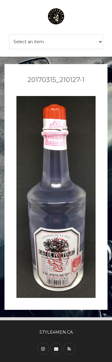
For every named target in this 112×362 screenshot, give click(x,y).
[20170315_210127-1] (56, 197)
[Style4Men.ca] (56, 17)
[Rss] (69, 349)
